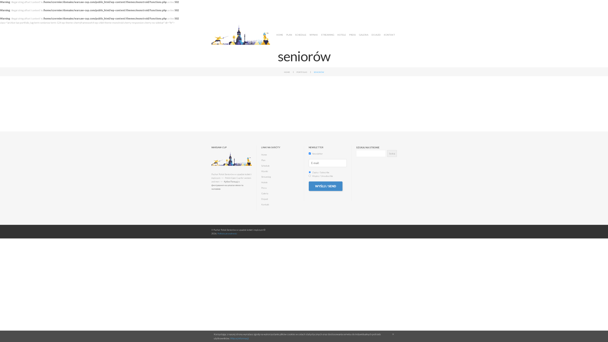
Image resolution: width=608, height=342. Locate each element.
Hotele (341, 34)
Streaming (327, 34)
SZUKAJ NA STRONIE (367, 147)
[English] (598, 29)
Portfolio (302, 72)
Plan (289, 34)
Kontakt (389, 34)
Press (352, 34)
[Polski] (592, 29)
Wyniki (314, 34)
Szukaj (392, 153)
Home (279, 34)
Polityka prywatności (227, 233)
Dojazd (376, 34)
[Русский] (603, 29)
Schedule (300, 34)
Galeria (363, 34)
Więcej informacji (239, 338)
